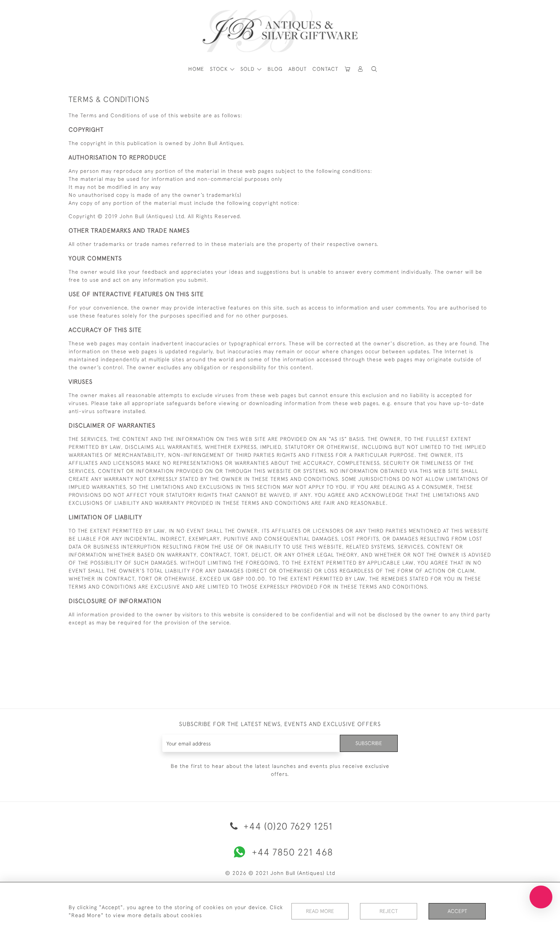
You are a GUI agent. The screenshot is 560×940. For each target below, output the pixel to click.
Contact (325, 69)
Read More (320, 911)
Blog (275, 69)
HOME (196, 69)
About (297, 69)
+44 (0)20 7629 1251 (287, 825)
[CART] (348, 69)
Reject (388, 911)
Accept (457, 911)
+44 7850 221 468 (292, 851)
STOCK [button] (220, 69)
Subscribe (368, 743)
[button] (361, 69)
